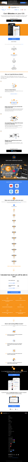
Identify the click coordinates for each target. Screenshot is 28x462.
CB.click (9, 448)
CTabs (9, 451)
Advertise (9, 435)
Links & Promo (10, 427)
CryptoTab (8, 9)
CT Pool (9, 443)
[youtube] (18, 454)
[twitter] (19, 9)
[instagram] (16, 454)
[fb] (16, 9)
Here (12, 456)
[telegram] (18, 9)
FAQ (5, 9)
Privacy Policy (9, 432)
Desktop (2, 9)
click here (22, 44)
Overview (9, 416)
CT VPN (9, 447)
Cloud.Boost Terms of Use (11, 431)
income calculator (19, 202)
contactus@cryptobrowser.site (15, 457)
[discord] (15, 9)
